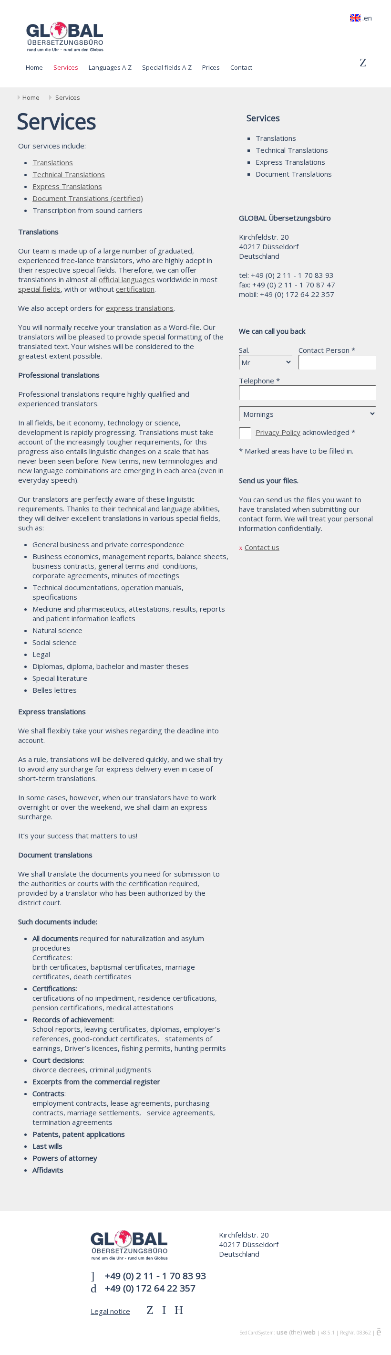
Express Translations (290, 162)
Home (34, 67)
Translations (276, 138)
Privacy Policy (278, 432)
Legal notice (110, 1311)
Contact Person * (326, 350)
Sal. (244, 350)
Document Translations (294, 174)
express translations (140, 308)
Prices (211, 67)
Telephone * (259, 380)
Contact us (262, 547)
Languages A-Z (110, 67)
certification (135, 289)
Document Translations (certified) (87, 198)
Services (65, 67)
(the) (296, 1332)
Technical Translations (292, 150)
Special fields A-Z (167, 67)
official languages (127, 279)
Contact (241, 67)
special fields (39, 289)
